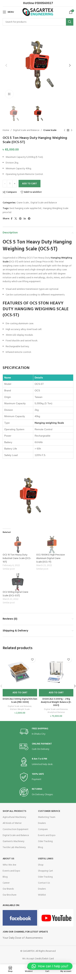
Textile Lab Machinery (14, 847)
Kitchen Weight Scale (20, 709)
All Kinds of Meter (12, 823)
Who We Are (9, 865)
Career (6, 883)
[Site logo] (38, 12)
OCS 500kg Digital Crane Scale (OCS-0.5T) (15, 594)
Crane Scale (49, 130)
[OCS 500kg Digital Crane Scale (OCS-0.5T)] (18, 581)
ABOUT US (8, 859)
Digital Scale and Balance (26, 130)
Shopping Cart (45, 871)
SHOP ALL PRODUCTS (14, 811)
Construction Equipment (15, 829)
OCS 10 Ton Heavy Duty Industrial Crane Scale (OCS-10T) (17, 558)
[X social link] (15, 218)
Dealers (42, 823)
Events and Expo (46, 835)
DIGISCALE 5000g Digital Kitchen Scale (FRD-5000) (20, 700)
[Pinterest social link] (20, 218)
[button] (20, 692)
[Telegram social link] (29, 218)
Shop (40, 865)
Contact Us (44, 883)
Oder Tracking (45, 841)
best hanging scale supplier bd (25, 208)
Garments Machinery (13, 841)
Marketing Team (46, 817)
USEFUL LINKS (45, 859)
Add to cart (29, 184)
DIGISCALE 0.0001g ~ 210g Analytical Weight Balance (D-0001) (56, 702)
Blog (40, 847)
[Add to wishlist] (32, 659)
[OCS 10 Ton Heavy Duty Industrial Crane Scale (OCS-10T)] (18, 544)
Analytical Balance (56, 712)
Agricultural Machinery (14, 817)
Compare (43, 829)
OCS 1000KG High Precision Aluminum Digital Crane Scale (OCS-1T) (50, 558)
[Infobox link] (38, 731)
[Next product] (71, 130)
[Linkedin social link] (25, 218)
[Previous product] (64, 130)
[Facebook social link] (11, 218)
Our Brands (8, 889)
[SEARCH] (69, 22)
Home (6, 130)
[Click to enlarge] (9, 94)
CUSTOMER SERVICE (49, 811)
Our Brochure (9, 895)
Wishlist (42, 895)
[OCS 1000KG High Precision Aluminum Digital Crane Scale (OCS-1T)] (51, 544)
